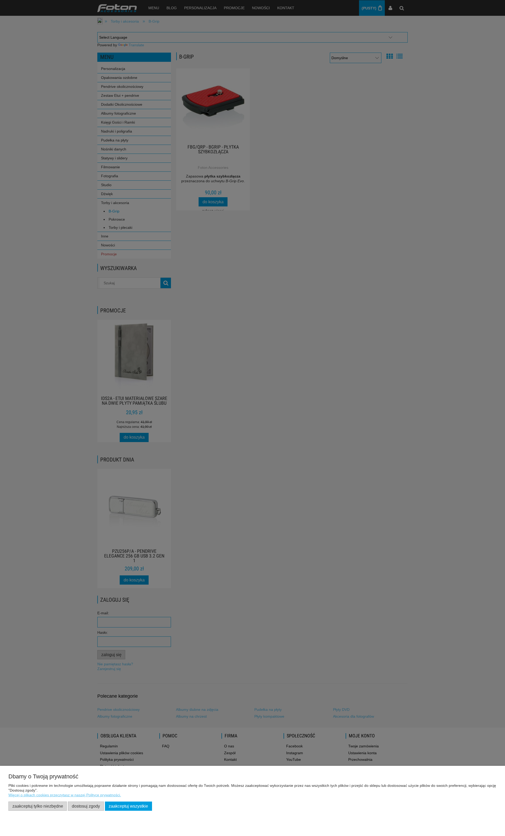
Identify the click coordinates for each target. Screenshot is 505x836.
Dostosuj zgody (86, 806)
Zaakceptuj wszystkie (128, 806)
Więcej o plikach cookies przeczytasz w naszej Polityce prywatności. (64, 795)
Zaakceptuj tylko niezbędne (37, 806)
